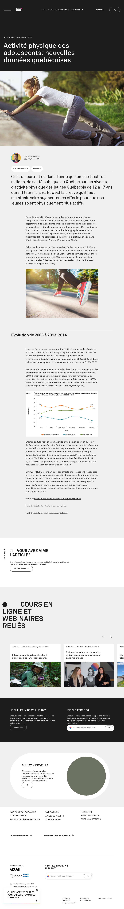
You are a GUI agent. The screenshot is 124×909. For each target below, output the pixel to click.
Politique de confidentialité (85, 899)
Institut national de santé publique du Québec (57, 499)
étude (35, 217)
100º (43, 9)
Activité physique (77, 9)
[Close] (36, 889)
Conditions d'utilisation (66, 899)
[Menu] (7, 10)
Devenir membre (19, 836)
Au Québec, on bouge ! (37, 445)
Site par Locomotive (69, 903)
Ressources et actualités (57, 9)
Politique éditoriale (105, 898)
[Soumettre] (109, 728)
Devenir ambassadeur (57, 836)
